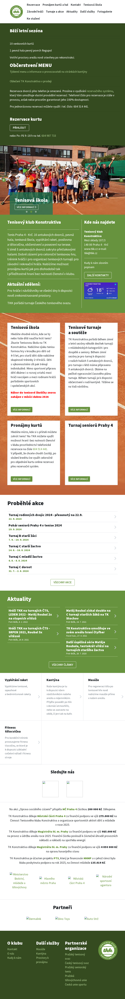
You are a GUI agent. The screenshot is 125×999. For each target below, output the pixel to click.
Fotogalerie (104, 11)
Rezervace (33, 5)
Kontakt (76, 5)
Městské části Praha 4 (51, 816)
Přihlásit (19, 127)
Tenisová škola (92, 5)
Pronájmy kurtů (26, 425)
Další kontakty (98, 275)
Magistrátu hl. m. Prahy (53, 831)
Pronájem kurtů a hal (55, 5)
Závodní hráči (35, 11)
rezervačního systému (100, 91)
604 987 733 (49, 135)
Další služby (87, 11)
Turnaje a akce (55, 11)
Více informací (26, 207)
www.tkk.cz (91, 249)
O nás (10, 953)
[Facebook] (50, 788)
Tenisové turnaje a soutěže (84, 330)
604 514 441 (40, 449)
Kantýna (41, 953)
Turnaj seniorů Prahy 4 (90, 425)
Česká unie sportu (75, 984)
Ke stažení (33, 18)
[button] (4, 180)
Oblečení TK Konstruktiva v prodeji (31, 81)
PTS (56, 858)
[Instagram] (75, 788)
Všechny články (62, 665)
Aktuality (72, 11)
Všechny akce (63, 582)
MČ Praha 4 (69, 809)
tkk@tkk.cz (90, 253)
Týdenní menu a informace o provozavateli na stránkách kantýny (48, 71)
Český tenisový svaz (77, 963)
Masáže (40, 949)
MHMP (87, 858)
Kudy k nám (14, 958)
